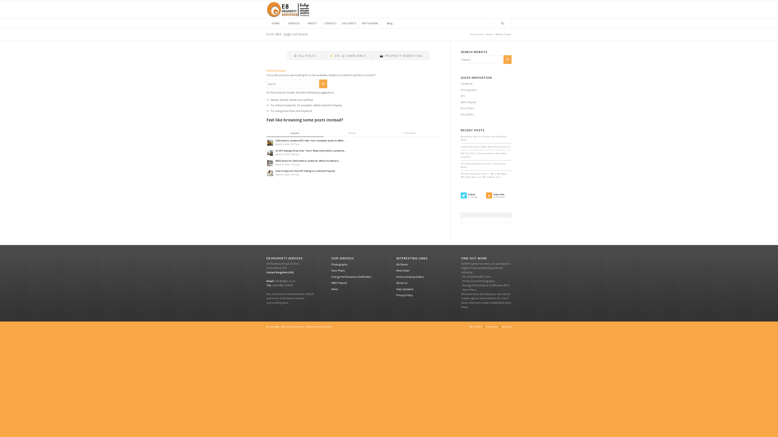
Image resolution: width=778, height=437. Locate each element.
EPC (463, 96)
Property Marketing (401, 56)
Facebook (467, 83)
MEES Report (468, 102)
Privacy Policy (404, 295)
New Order (403, 270)
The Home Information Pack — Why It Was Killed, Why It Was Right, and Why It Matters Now (484, 175)
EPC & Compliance (348, 56)
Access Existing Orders (410, 277)
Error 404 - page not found (286, 34)
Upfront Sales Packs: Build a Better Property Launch (485, 146)
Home (489, 34)
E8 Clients (402, 264)
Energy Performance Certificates (351, 277)
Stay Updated (404, 289)
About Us (401, 283)
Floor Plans (467, 108)
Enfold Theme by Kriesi (318, 326)
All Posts (305, 56)
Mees (334, 289)
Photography (469, 90)
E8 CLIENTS (467, 114)
